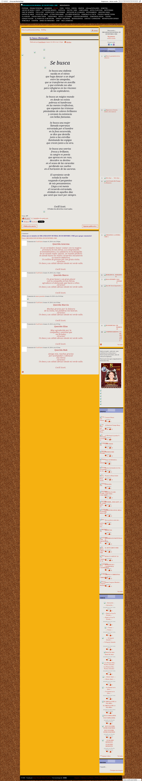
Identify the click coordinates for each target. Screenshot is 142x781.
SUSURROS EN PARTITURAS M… (113, 539)
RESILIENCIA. (118, 275)
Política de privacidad (101, 778)
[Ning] (4, 1)
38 (112, 560)
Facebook (34, 222)
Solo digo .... (117, 178)
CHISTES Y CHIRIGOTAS (112, 574)
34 (108, 456)
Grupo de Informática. (111, 460)
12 (111, 544)
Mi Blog (43, 30)
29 (112, 448)
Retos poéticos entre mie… (112, 520)
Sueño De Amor (109, 654)
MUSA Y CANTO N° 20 (111, 556)
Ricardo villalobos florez (110, 720)
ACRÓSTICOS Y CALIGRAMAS (109, 565)
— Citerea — (109, 630)
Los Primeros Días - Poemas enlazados (109, 667)
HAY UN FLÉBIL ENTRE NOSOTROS (109, 731)
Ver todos (120, 344)
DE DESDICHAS (119, 327)
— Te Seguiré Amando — (109, 643)
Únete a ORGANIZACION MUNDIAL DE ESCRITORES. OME (39, 238)
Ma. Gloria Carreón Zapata (110, 710)
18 (112, 456)
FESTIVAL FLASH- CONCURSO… (110, 493)
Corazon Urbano (109, 417)
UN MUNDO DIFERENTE (109, 745)
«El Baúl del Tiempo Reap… (113, 425)
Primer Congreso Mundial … (113, 582)
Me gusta (27, 218)
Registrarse (104, 1)
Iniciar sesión (113, 1)
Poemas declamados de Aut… (113, 468)
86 (108, 429)
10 (111, 516)
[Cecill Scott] (24, 42)
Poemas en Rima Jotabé (111, 476)
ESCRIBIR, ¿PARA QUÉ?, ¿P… (114, 502)
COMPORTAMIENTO (120, 336)
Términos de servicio (115, 778)
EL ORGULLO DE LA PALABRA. (109, 706)
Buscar (140, 1)
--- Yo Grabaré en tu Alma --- (109, 692)
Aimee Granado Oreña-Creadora (42, 778)
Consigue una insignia (116, 770)
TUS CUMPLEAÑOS (109, 718)
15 (112, 498)
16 (112, 480)
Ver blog (69, 42)
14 (108, 440)
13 (108, 448)
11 (111, 506)
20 (111, 570)
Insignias (77, 778)
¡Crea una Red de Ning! (16, 1)
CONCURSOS (109, 444)
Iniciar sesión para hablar (130, 779)
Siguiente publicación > (90, 226)
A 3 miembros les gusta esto (39, 218)
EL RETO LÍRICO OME (112, 548)
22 (112, 429)
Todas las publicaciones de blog (31, 30)
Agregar (96, 30)
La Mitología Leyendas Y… (113, 435)
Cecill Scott (41, 42)
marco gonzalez (40, 296)
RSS (23, 372)
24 (111, 552)
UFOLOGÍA (108, 484)
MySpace (26, 222)
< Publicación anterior (29, 226)
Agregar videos (106, 756)
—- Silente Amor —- (109, 679)
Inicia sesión (111, 38)
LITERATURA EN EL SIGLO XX (113, 511)
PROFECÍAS (108, 530)
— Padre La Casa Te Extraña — (109, 618)
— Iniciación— (109, 605)
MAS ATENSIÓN (119, 281)
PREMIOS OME (109, 452)
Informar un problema (87, 778)
